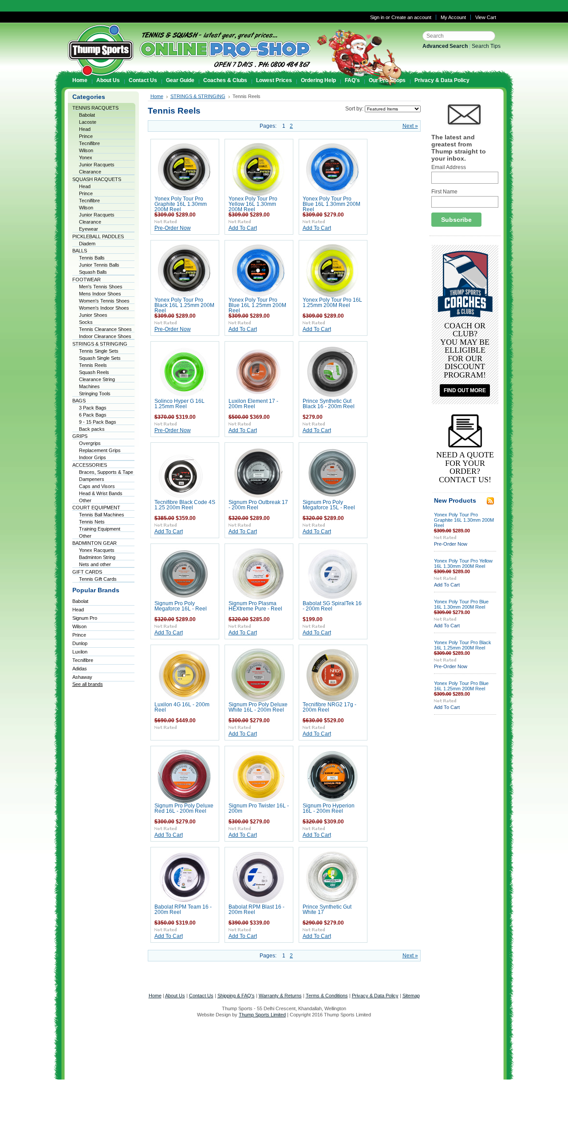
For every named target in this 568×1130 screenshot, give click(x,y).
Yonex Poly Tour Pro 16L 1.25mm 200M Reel (332, 302)
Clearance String (97, 379)
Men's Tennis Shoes (100, 286)
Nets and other (95, 564)
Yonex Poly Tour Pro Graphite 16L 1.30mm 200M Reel (180, 204)
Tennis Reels (93, 365)
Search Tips (486, 46)
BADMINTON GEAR (94, 543)
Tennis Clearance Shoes (105, 329)
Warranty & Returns (280, 995)
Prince (86, 136)
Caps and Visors (97, 486)
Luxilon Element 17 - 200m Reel (253, 403)
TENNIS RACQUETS (95, 107)
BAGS (79, 400)
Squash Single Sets (100, 358)
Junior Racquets (96, 164)
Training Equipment (99, 529)
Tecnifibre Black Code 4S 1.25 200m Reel (184, 505)
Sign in (377, 17)
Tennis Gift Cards (98, 579)
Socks (86, 322)
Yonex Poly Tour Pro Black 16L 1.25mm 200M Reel (184, 305)
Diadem (87, 243)
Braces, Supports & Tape (106, 472)
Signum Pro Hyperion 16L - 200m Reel (329, 808)
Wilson (86, 150)
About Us (175, 995)
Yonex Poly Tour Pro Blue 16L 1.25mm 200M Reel (257, 305)
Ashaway (82, 677)
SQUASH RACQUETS (96, 179)
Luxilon (79, 651)
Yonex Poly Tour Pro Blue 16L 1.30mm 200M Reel (331, 204)
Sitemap (411, 995)
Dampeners (91, 479)
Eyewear (88, 229)
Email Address (448, 167)
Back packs (92, 429)
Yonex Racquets (96, 550)
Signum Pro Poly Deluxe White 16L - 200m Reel (258, 707)
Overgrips (90, 443)
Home (156, 96)
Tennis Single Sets (98, 351)
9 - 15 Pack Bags (97, 422)
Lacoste (87, 122)
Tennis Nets (92, 521)
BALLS (79, 250)
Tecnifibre (89, 143)
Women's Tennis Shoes (104, 300)
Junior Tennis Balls (99, 265)
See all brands (87, 684)
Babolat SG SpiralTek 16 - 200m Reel (332, 606)
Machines (89, 386)
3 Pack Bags (92, 407)
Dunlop (79, 643)
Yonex (85, 157)
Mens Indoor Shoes (100, 293)
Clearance (90, 171)
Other (85, 500)
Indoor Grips (92, 457)
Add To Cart (243, 228)
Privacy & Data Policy (375, 995)
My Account (453, 17)
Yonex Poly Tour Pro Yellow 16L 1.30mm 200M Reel (253, 204)
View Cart (485, 17)
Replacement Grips (100, 450)
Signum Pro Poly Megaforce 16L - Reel (180, 606)
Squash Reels (94, 372)
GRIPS (79, 436)
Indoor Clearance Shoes (105, 336)
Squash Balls (93, 272)
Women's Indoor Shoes (104, 308)
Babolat (87, 115)
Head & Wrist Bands (100, 493)
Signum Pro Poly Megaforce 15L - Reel (329, 505)
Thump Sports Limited (262, 1014)
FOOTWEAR (86, 279)
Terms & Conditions (327, 995)
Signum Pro (84, 618)
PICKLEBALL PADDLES (98, 236)
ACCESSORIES (89, 465)
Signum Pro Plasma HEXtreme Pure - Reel (255, 606)
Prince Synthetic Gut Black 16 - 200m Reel (329, 403)
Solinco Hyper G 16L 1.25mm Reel (179, 403)
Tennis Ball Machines (101, 514)
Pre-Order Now (172, 228)
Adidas (79, 668)
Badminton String (97, 557)
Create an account (411, 17)
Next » (410, 126)
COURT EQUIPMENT (96, 507)
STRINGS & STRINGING (99, 343)
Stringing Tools (94, 393)
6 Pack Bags (92, 414)
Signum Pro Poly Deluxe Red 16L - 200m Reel (183, 808)
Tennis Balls (92, 257)
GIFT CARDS (87, 572)
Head (85, 129)
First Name (444, 192)
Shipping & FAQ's (236, 995)
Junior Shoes (93, 315)
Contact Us (201, 995)
